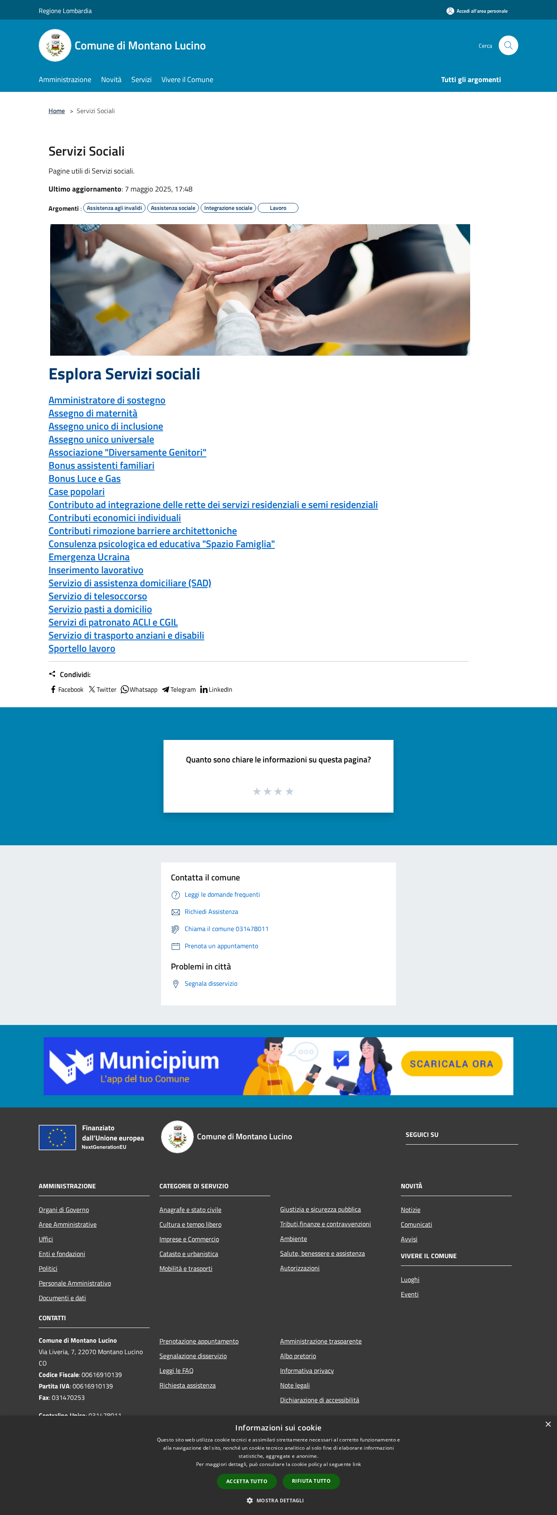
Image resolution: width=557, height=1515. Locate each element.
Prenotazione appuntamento (199, 1341)
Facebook (71, 689)
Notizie (410, 1209)
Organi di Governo (64, 1209)
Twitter (107, 689)
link (357, 1464)
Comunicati (416, 1224)
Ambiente (293, 1238)
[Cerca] (508, 45)
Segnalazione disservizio (193, 1356)
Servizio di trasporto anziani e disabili (126, 635)
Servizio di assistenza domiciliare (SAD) (130, 582)
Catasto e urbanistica (188, 1254)
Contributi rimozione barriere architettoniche (143, 530)
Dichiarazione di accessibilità (319, 1400)
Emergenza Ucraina (89, 556)
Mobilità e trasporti (185, 1268)
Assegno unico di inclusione (106, 426)
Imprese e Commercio (189, 1239)
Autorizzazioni (300, 1268)
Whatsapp (143, 689)
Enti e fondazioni (62, 1254)
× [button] (548, 1424)
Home (57, 111)
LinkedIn (220, 689)
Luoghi (410, 1279)
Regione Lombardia (65, 11)
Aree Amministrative (68, 1224)
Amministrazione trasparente (321, 1341)
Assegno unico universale (101, 439)
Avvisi (409, 1239)
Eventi (410, 1294)
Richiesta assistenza (187, 1385)
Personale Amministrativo (75, 1283)
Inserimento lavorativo (96, 569)
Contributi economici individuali (115, 517)
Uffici (46, 1239)
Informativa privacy (307, 1370)
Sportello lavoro (82, 648)
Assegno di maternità (93, 412)
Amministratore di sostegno (107, 399)
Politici (48, 1268)
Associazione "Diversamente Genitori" (127, 452)
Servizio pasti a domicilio (100, 609)
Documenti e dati (62, 1298)
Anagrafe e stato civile (190, 1209)
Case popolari (77, 491)
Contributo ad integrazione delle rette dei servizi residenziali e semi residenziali (213, 504)
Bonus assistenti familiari (102, 465)
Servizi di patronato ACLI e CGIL (113, 622)
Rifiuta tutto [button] (311, 1480)
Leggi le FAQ (176, 1370)
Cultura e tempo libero (190, 1224)
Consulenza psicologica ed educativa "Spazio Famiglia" (162, 543)
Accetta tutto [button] (246, 1481)
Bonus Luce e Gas (85, 478)
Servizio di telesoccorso (98, 595)
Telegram (183, 689)
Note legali (295, 1385)
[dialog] (278, 1465)
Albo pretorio (298, 1356)
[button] (278, 1500)
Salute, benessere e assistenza (322, 1253)
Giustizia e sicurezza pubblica (320, 1209)
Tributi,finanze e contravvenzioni (325, 1224)
